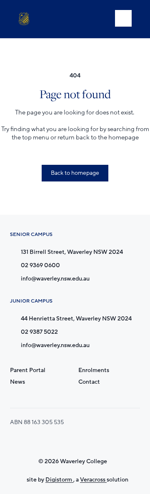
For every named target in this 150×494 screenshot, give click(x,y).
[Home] (25, 19)
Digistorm (59, 480)
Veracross (93, 480)
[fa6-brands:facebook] (77, 441)
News (17, 382)
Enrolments (93, 370)
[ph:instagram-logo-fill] (56, 441)
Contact (89, 382)
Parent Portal (27, 370)
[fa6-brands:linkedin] (98, 441)
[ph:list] (123, 18)
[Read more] (56, 441)
